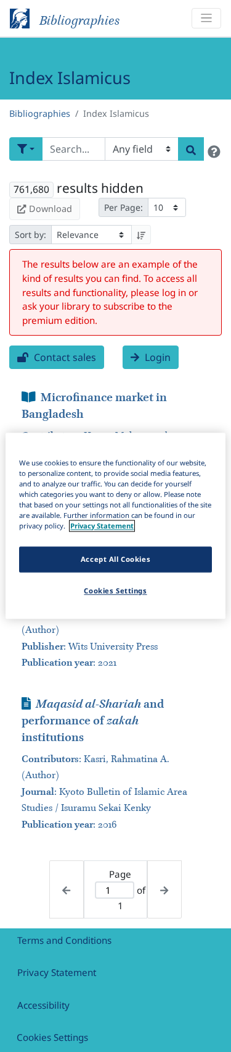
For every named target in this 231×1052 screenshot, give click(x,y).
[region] (115, 526)
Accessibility (43, 1005)
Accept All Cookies (115, 559)
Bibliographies (39, 113)
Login (156, 357)
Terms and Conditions (64, 940)
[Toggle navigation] (206, 18)
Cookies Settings (52, 1037)
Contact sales (63, 357)
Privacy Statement (56, 972)
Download (50, 208)
